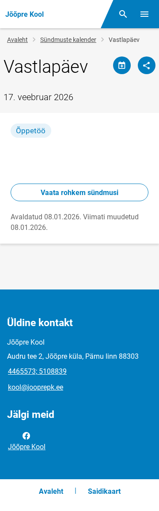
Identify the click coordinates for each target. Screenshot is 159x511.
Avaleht (17, 39)
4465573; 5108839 (37, 371)
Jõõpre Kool (26, 447)
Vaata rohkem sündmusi (79, 192)
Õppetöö (30, 130)
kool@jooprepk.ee (35, 387)
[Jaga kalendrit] (122, 65)
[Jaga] (146, 65)
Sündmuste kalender (68, 39)
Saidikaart (104, 491)
